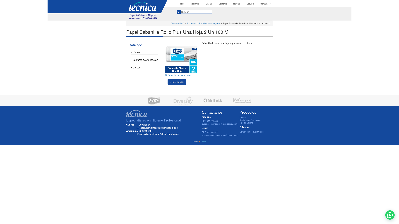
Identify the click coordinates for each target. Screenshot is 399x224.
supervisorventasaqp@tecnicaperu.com (220, 123)
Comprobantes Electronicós (252, 131)
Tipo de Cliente (246, 122)
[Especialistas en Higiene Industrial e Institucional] (149, 9)
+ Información (177, 81)
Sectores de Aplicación (145, 60)
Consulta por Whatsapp (179, 75)
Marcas (136, 67)
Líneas (136, 52)
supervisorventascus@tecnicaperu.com (220, 134)
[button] (390, 215)
